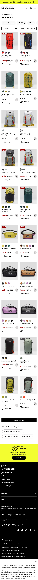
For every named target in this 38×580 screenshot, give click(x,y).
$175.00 (10, 327)
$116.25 (23, 290)
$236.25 (4, 176)
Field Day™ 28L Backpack (6, 210)
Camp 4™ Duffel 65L (26, 286)
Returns (4, 476)
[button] (35, 8)
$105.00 (23, 215)
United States (8, 540)
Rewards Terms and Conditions (10, 550)
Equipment (7, 14)
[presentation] (23, 8)
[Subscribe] (35, 515)
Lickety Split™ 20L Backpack (7, 95)
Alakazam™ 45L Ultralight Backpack (26, 134)
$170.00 (28, 366)
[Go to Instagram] (26, 531)
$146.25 (23, 61)
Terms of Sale (14, 547)
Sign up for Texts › (14, 525)
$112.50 (4, 215)
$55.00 (27, 252)
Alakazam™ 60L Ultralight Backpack (8, 134)
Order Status (5, 479)
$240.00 (10, 365)
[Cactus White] (24, 246)
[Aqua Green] (9, 80)
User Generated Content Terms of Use (12, 553)
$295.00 (28, 176)
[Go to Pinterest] (22, 531)
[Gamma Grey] (6, 169)
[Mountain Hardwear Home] (7, 8)
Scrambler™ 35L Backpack (6, 56)
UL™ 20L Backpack (26, 94)
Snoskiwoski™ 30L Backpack (7, 400)
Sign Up (19, 458)
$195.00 (28, 61)
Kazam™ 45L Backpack (27, 172)
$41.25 (22, 252)
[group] (19, 453)
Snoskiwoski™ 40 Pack (27, 400)
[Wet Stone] (9, 91)
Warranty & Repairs (7, 482)
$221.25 (23, 176)
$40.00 (9, 252)
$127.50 (23, 366)
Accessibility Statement (9, 486)
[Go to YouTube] (34, 531)
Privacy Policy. (21, 578)
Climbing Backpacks (11, 436)
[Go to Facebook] (30, 531)
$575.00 (22, 139)
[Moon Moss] (9, 385)
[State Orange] (9, 41)
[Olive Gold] (6, 358)
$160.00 (4, 100)
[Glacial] (9, 119)
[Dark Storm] (27, 91)
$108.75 (4, 290)
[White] (24, 91)
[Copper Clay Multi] (28, 234)
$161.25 (4, 61)
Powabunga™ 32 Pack (8, 361)
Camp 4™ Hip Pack (26, 248)
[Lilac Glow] (30, 246)
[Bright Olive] (6, 91)
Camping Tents (27, 436)
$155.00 (28, 290)
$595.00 (4, 139)
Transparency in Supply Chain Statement (13, 556)
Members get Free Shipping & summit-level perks (19, 453)
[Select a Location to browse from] (2, 540)
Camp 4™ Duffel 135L (27, 323)
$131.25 (4, 327)
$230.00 (4, 405)
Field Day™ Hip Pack (8, 248)
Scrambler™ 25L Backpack (25, 56)
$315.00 (10, 176)
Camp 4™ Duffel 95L (8, 323)
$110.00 (22, 98)
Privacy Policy (24, 547)
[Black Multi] (6, 52)
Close (35, 561)
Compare (7, 64)
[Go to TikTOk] (18, 531)
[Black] (9, 52)
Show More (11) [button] (19, 420)
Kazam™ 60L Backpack (9, 172)
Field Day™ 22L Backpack (25, 210)
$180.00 (4, 365)
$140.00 (28, 215)
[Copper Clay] (27, 246)
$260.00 (22, 404)
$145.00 (10, 290)
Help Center (8, 472)
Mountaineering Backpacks (13, 431)
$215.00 (10, 61)
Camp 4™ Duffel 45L (8, 286)
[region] (19, 569)
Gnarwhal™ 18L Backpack (25, 361)
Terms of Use (22, 519)
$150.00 (10, 215)
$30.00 (4, 252)
